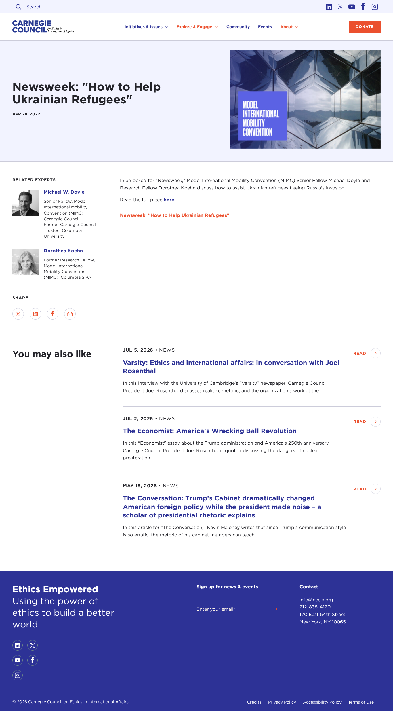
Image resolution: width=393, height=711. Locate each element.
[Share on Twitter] (18, 314)
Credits (254, 702)
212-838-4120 (315, 607)
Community (238, 26)
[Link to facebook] (363, 6)
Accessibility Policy (322, 702)
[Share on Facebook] (52, 314)
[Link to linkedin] (329, 6)
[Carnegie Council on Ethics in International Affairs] (43, 26)
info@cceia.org (316, 599)
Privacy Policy (282, 702)
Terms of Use (361, 702)
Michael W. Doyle (64, 192)
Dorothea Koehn (63, 250)
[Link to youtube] (352, 6)
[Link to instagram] (375, 6)
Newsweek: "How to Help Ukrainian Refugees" (174, 215)
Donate (365, 26)
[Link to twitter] (340, 6)
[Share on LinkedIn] (35, 314)
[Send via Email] (70, 314)
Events (265, 26)
